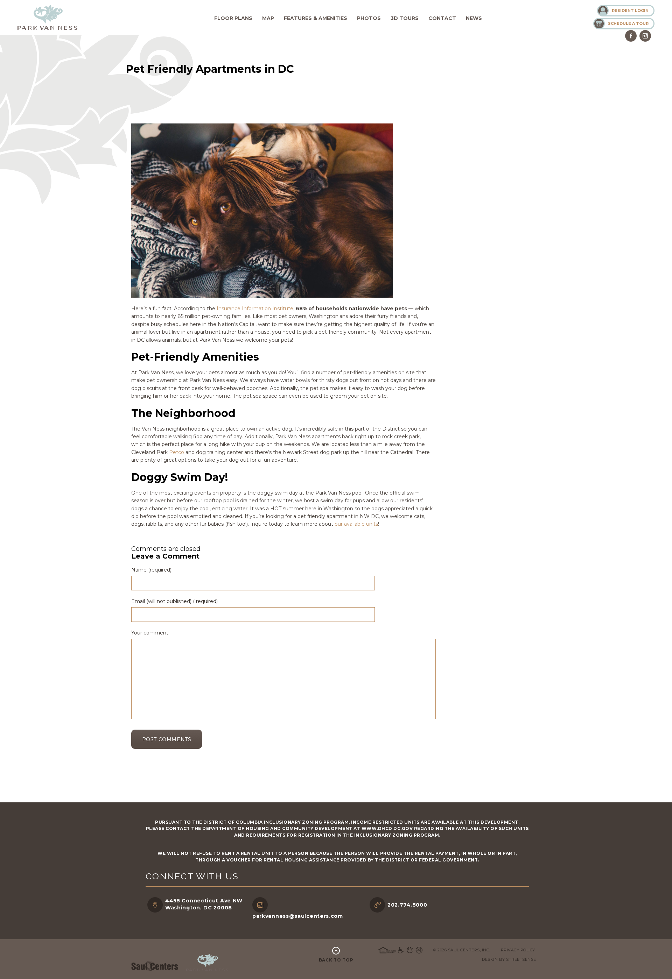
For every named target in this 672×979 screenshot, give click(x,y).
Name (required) (151, 569)
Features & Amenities (315, 18)
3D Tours (405, 18)
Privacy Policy (518, 950)
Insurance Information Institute (255, 308)
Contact (442, 18)
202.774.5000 (407, 905)
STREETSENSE (521, 959)
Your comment (149, 632)
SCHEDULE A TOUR (628, 23)
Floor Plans (233, 18)
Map (268, 18)
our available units (356, 524)
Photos (369, 18)
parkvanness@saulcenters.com (297, 916)
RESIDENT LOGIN (630, 10)
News (474, 18)
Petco (176, 452)
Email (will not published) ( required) (174, 601)
